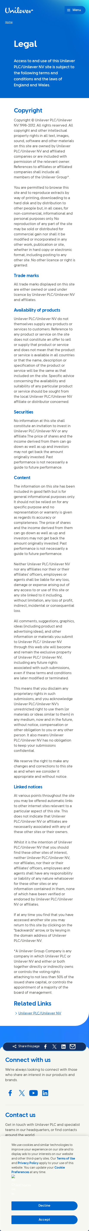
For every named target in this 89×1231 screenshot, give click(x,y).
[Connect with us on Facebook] (10, 1093)
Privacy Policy (28, 1163)
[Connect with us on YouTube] (33, 1093)
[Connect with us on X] (22, 1093)
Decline (44, 1205)
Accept (44, 1219)
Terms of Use (66, 1158)
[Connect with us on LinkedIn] (45, 1093)
